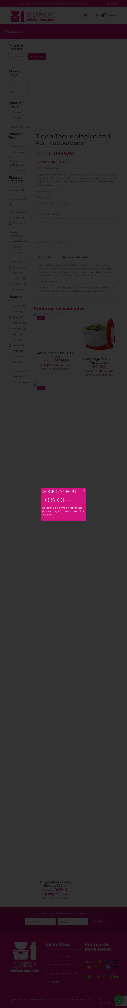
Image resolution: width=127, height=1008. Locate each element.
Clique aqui (66, 511)
